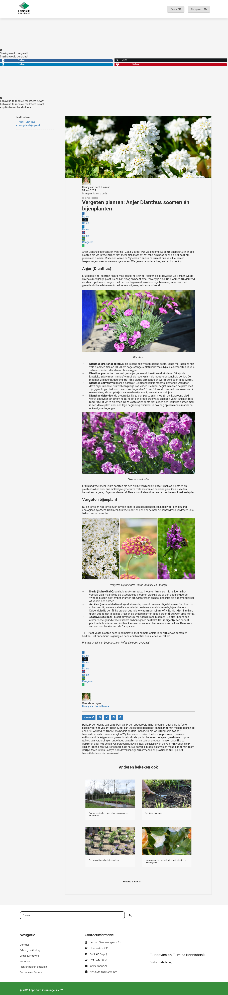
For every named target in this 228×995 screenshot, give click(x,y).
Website (87, 717)
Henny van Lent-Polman (96, 187)
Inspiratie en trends (96, 193)
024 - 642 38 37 (98, 960)
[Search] (130, 915)
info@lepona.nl (98, 965)
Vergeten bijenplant (29, 125)
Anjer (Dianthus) (27, 121)
